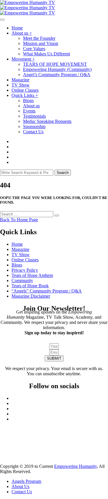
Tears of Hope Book (30, 285)
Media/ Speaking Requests (47, 121)
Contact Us (33, 131)
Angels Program (26, 481)
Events (29, 110)
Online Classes (25, 90)
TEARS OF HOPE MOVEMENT (55, 64)
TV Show (21, 84)
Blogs (28, 100)
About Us (20, 486)
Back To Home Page (19, 219)
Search (63, 172)
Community (22, 280)
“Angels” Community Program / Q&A (47, 290)
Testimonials (34, 116)
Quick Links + (25, 95)
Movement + (23, 59)
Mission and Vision (40, 43)
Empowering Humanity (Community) (57, 69)
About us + (22, 33)
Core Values (34, 48)
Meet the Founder (39, 38)
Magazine (20, 79)
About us (31, 105)
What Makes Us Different (46, 53)
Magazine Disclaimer (31, 296)
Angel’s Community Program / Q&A (56, 74)
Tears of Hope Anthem (32, 275)
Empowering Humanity (75, 466)
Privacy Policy (25, 270)
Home (17, 27)
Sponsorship (34, 126)
